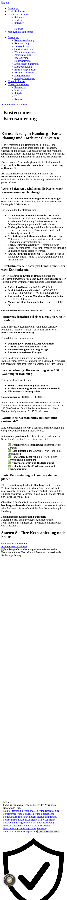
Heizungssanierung (24, 72)
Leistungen (13, 8)
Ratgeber (19, 23)
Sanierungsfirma (27, 828)
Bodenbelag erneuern (25, 69)
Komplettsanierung (24, 40)
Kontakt (18, 28)
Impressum (31, 831)
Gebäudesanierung (24, 49)
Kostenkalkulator (16, 11)
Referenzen (20, 17)
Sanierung (42, 828)
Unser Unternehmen (18, 14)
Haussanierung (22, 46)
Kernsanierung (21, 43)
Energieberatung (22, 75)
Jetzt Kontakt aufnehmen (20, 31)
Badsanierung (21, 57)
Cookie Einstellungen (49, 831)
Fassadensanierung (13, 822)
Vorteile (18, 20)
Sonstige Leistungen (24, 78)
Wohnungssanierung (24, 52)
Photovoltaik (29, 822)
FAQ (17, 25)
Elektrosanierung (23, 66)
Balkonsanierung (46, 819)
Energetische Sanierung (26, 63)
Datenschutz (18, 831)
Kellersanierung (22, 60)
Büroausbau (9, 825)
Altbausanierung (22, 55)
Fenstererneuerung (12, 813)
